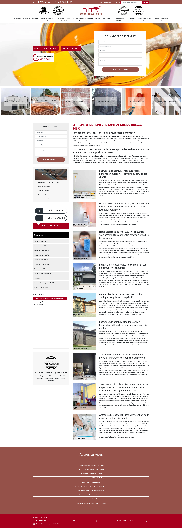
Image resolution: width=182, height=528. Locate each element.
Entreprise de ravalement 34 (120, 19)
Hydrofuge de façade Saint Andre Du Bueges (91, 465)
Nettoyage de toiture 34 (161, 19)
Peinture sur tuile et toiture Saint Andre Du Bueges (91, 503)
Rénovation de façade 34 (93, 19)
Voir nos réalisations (45, 48)
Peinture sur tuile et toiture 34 (64, 19)
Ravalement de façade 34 (47, 19)
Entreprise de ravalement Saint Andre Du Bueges (91, 478)
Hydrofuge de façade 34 (79, 19)
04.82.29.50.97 (42, 2)
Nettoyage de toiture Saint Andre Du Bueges (91, 490)
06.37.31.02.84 (64, 2)
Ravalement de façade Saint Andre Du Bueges (91, 499)
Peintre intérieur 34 (34, 19)
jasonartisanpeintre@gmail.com (94, 521)
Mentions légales (143, 521)
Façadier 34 (132, 19)
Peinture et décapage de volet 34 (145, 19)
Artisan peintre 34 (106, 19)
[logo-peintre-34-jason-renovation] (91, 10)
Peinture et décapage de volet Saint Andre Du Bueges (91, 486)
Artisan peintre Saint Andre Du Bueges (91, 474)
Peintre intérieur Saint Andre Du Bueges (91, 495)
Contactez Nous (70, 48)
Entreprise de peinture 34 (21, 19)
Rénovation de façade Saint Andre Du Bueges (91, 469)
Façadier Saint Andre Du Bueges (91, 482)
